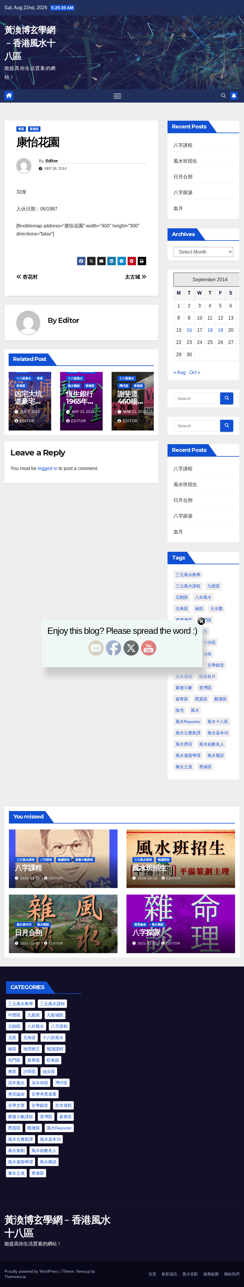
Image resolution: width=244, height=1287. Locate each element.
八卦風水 (203, 597)
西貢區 (201, 699)
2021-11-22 (148, 943)
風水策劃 (16, 1150)
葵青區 (182, 699)
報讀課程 (64, 859)
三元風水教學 (188, 574)
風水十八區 (217, 721)
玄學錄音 (40, 1105)
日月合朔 (183, 176)
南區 (199, 608)
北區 (12, 1037)
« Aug (179, 372)
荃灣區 (205, 687)
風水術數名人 (211, 744)
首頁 (152, 1274)
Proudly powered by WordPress (32, 1271)
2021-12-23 (30, 943)
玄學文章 (16, 1105)
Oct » (194, 372)
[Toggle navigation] (117, 95)
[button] (223, 95)
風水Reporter (188, 721)
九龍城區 (55, 1015)
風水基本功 (217, 732)
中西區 (14, 1015)
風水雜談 (74, 385)
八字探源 (183, 192)
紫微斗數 (184, 687)
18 (210, 330)
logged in (47, 468)
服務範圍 (211, 1274)
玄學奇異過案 (44, 1094)
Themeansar (15, 1277)
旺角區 (53, 1060)
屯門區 (14, 1060)
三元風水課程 (188, 586)
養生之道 (184, 766)
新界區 (33, 1060)
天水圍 (216, 608)
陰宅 (180, 710)
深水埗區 (40, 1082)
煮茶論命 (140, 924)
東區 (21, 129)
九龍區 (213, 586)
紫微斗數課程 (84, 859)
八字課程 (183, 145)
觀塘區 (220, 699)
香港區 (34, 129)
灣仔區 (123, 385)
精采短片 (207, 676)
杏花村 (29, 277)
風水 (195, 710)
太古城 (133, 277)
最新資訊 (169, 1274)
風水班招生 (185, 161)
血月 (178, 208)
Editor (52, 161)
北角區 (182, 608)
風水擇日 (184, 744)
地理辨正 (31, 1048)
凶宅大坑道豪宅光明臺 (28, 401)
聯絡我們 (232, 1274)
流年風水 (16, 1082)
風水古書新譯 (188, 732)
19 (220, 330)
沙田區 (29, 1071)
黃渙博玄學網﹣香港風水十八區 (29, 43)
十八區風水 (23, 378)
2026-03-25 (30, 878)
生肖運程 (184, 676)
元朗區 (182, 597)
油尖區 (49, 1071)
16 (189, 330)
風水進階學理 (188, 755)
